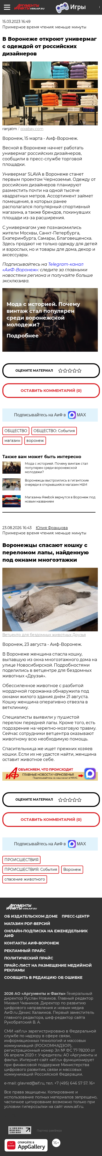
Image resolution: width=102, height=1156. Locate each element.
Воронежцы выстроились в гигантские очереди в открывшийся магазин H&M (57, 482)
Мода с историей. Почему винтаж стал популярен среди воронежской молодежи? (43, 314)
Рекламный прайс (25, 950)
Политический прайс (28, 958)
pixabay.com (31, 128)
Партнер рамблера (49, 1130)
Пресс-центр (75, 916)
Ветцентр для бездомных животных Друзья (44, 634)
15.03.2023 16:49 (16, 21)
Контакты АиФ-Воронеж (31, 943)
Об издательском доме (31, 916)
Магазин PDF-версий (27, 923)
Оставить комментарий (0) (51, 390)
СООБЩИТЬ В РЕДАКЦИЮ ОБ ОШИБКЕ (43, 977)
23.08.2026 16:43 (17, 527)
